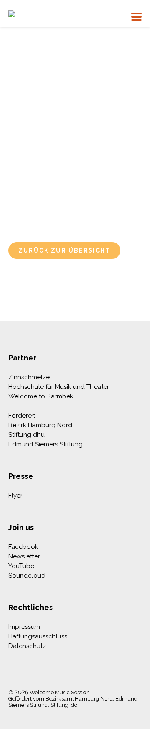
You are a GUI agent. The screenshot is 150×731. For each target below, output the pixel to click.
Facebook (23, 547)
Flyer (15, 495)
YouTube (21, 566)
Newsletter (24, 556)
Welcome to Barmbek (40, 396)
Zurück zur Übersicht (64, 250)
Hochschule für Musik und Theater (58, 387)
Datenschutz (27, 646)
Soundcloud (26, 575)
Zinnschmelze (29, 377)
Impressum (24, 627)
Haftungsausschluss (37, 636)
